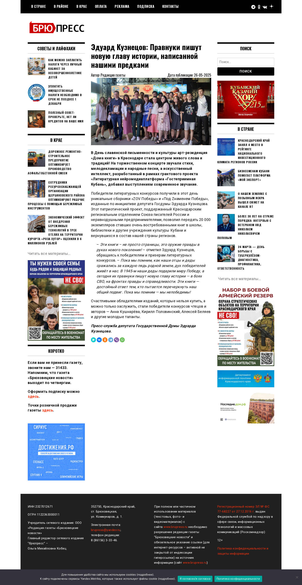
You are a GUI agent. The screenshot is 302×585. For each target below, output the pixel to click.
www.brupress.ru (176, 527)
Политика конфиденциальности (238, 578)
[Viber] (116, 339)
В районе (61, 6)
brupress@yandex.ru (105, 530)
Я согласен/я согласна (195, 578)
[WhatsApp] (122, 339)
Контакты (170, 6)
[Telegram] (110, 339)
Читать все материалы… (49, 253)
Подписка (145, 6)
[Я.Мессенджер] (93, 339)
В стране (38, 6)
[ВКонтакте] (99, 339)
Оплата (101, 6)
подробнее (145, 574)
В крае (81, 6)
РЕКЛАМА (122, 6)
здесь (33, 396)
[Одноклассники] (105, 339)
